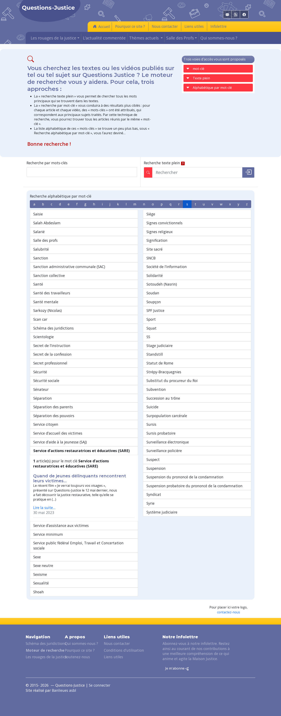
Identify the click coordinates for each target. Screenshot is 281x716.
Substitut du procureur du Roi (172, 380)
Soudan (152, 292)
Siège (150, 214)
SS (148, 336)
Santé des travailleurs (51, 292)
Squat (151, 328)
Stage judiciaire (159, 345)
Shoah (38, 591)
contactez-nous (228, 612)
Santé (38, 284)
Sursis (151, 424)
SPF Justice (155, 310)
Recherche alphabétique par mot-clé (60, 196)
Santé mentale (45, 301)
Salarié (39, 231)
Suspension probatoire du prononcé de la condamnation (194, 485)
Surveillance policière (164, 450)
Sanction (40, 258)
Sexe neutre (43, 565)
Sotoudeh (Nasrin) (161, 284)
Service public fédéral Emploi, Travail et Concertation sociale (78, 545)
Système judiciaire (161, 512)
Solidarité (154, 275)
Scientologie (43, 336)
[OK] (248, 172)
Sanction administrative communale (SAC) (69, 266)
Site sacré (154, 249)
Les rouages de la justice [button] (53, 38)
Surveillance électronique (167, 442)
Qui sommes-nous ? (218, 38)
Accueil (104, 26)
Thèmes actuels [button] (144, 38)
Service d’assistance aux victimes (61, 525)
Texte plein (201, 78)
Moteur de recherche (45, 650)
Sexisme (40, 574)
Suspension (156, 468)
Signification (156, 240)
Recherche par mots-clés (47, 162)
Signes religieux (159, 231)
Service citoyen (45, 424)
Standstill (154, 354)
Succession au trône (163, 398)
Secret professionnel (50, 363)
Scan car (40, 319)
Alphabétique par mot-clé (212, 87)
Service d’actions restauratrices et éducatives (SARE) (81, 450)
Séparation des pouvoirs (53, 415)
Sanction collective (49, 275)
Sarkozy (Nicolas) (47, 310)
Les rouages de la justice (46, 656)
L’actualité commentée (104, 38)
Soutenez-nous (77, 656)
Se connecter (99, 685)
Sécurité (40, 371)
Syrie (150, 503)
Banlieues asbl (64, 690)
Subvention (156, 389)
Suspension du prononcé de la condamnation (184, 476)
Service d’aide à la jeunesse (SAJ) (60, 442)
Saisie (38, 214)
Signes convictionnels (164, 222)
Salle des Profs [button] (180, 38)
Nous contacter (165, 26)
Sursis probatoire (160, 433)
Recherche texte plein (162, 162)
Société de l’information (166, 266)
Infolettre (218, 26)
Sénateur (41, 389)
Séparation (42, 398)
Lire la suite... (44, 507)
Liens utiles (194, 26)
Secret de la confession (52, 354)
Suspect (153, 459)
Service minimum (48, 534)
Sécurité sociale (46, 380)
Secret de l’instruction (51, 345)
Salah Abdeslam (46, 222)
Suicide (152, 406)
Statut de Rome (159, 363)
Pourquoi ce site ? (130, 26)
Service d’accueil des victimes (57, 433)
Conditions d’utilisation (124, 650)
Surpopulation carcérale (166, 415)
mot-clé (198, 68)
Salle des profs (45, 240)
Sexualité (41, 583)
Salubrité (41, 249)
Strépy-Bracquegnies (163, 371)
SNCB (151, 258)
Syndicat (153, 494)
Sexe (37, 556)
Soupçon (153, 301)
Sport (151, 319)
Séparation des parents (53, 406)
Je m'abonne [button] (175, 668)
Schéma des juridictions (53, 328)
